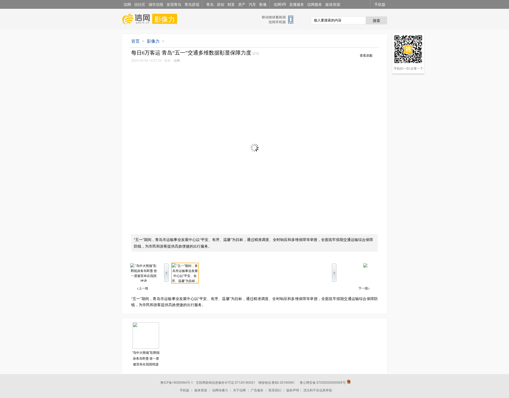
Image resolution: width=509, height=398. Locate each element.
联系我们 (275, 390)
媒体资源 (332, 4)
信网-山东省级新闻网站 (137, 19)
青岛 (210, 4)
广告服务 (257, 390)
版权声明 (292, 390)
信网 (127, 4)
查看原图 (366, 55)
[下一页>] (316, 148)
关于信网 (239, 390)
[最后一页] (365, 266)
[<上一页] (192, 148)
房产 (241, 4)
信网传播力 (220, 390)
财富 (231, 4)
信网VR (280, 4)
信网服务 (314, 4)
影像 (263, 4)
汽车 (252, 4)
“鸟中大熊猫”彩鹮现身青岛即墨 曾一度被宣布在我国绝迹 (146, 358)
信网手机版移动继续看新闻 (280, 19)
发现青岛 (173, 4)
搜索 (376, 20)
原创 (220, 4)
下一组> (364, 288)
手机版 (379, 4)
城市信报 (155, 4)
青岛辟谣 (192, 4)
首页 (135, 41)
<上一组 (142, 288)
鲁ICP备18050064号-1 (176, 382)
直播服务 (296, 4)
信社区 (139, 4)
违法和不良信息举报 (317, 390)
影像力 (164, 19)
